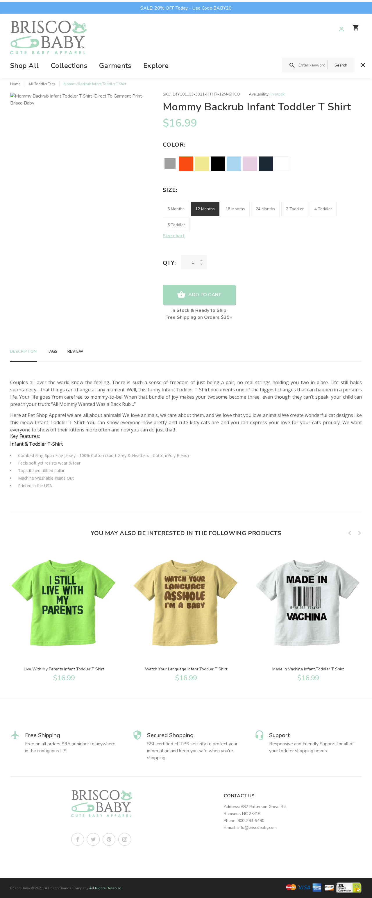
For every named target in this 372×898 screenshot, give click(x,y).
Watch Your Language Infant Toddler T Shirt (186, 669)
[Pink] (250, 163)
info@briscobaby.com (257, 827)
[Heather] (170, 163)
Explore (156, 65)
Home (15, 84)
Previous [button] (349, 533)
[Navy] (266, 163)
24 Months (265, 209)
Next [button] (359, 533)
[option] (64, 614)
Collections (69, 65)
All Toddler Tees (41, 84)
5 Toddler (176, 225)
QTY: (169, 263)
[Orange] (186, 163)
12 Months (205, 209)
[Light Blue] (234, 163)
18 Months (235, 209)
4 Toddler (323, 209)
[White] (282, 163)
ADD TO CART (204, 294)
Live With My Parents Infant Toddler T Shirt (64, 669)
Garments (115, 65)
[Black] (218, 163)
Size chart (174, 236)
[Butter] (202, 163)
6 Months (176, 209)
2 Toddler (295, 209)
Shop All (24, 65)
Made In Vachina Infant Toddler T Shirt (308, 669)
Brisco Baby (20, 888)
